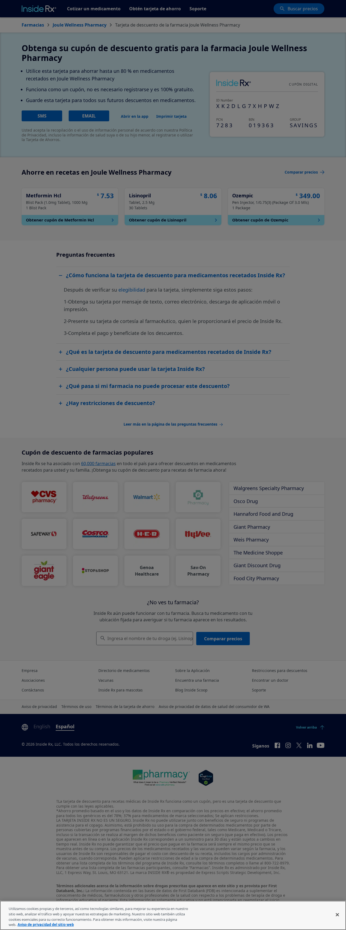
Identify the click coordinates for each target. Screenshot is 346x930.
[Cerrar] (337, 915)
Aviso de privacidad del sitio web (46, 924)
